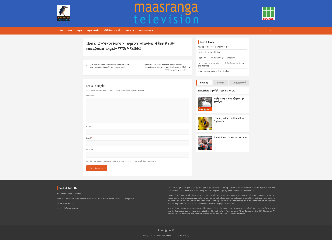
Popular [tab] (204, 82)
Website (89, 149)
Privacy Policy (183, 235)
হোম (61, 30)
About (129, 30)
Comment (91, 95)
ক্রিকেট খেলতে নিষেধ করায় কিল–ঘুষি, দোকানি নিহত (216, 58)
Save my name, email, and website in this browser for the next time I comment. (123, 161)
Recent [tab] (220, 82)
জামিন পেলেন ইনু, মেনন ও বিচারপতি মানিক (213, 71)
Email (89, 138)
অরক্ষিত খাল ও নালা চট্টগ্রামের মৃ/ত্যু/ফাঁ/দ (229, 100)
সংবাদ (70, 30)
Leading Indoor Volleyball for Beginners (229, 119)
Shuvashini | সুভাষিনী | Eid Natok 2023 (217, 90)
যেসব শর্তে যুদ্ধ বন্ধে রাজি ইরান (209, 52)
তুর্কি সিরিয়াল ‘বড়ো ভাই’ (112, 30)
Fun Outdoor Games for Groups (230, 137)
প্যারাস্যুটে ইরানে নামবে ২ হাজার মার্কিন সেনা (213, 47)
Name (89, 126)
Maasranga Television (165, 235)
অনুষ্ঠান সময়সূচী (93, 30)
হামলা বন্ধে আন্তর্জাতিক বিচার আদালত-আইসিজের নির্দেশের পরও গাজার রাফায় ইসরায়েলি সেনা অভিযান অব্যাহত (109, 66)
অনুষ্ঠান (79, 30)
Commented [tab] (239, 82)
